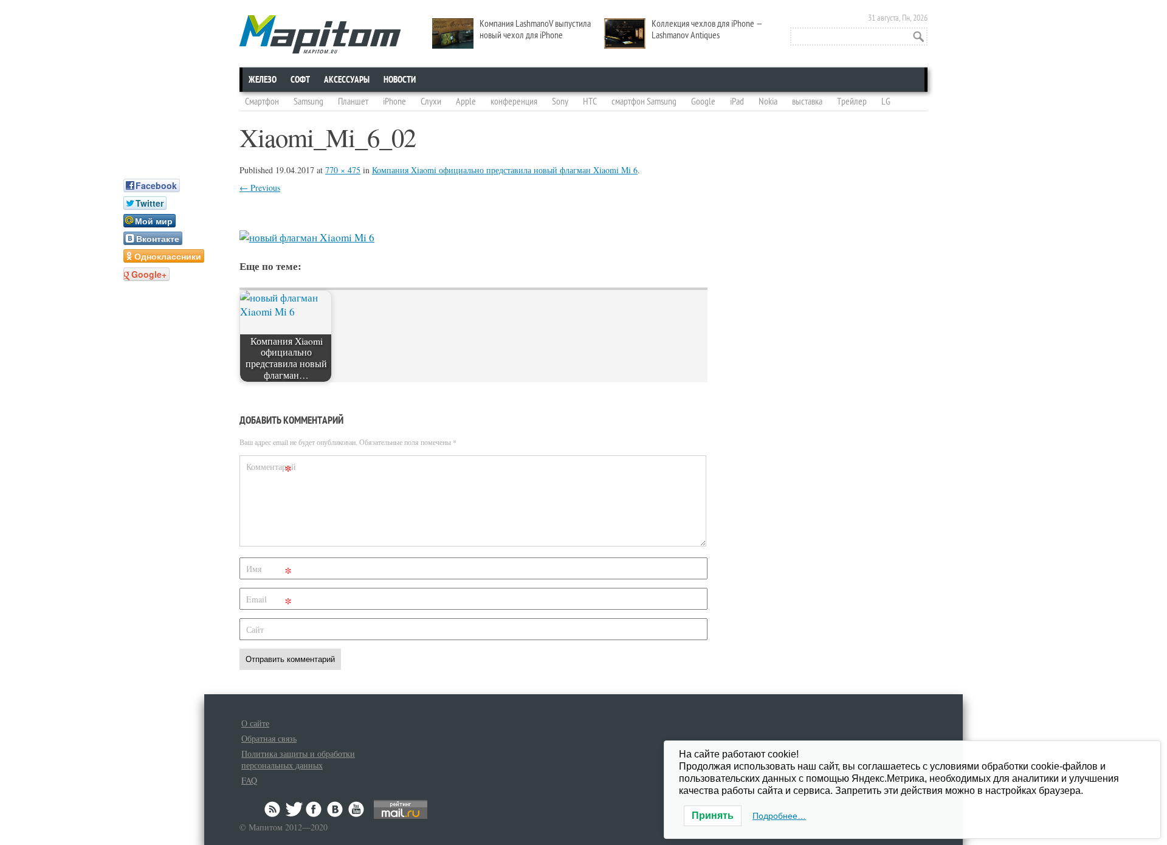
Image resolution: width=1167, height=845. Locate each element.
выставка (807, 101)
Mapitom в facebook (315, 809)
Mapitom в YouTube (356, 809)
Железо (263, 79)
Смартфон (262, 101)
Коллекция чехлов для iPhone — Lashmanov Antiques (707, 29)
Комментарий (270, 469)
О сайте (255, 723)
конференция (514, 101)
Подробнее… (779, 816)
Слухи (431, 101)
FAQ (249, 780)
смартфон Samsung (643, 101)
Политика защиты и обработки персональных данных (298, 759)
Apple (466, 101)
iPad (737, 101)
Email (269, 601)
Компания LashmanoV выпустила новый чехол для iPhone (535, 29)
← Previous (259, 187)
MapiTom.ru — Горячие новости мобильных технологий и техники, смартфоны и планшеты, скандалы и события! (320, 34)
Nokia (768, 101)
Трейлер (852, 101)
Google (703, 101)
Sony (560, 101)
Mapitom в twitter (294, 809)
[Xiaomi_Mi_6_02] (306, 237)
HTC (590, 101)
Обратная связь (269, 738)
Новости (400, 79)
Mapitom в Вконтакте (335, 809)
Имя (269, 571)
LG (885, 101)
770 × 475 (342, 170)
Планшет (353, 101)
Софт (300, 79)
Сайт (255, 629)
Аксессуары (347, 79)
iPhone (394, 101)
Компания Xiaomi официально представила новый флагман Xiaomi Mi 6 (505, 170)
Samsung (308, 101)
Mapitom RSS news (273, 809)
